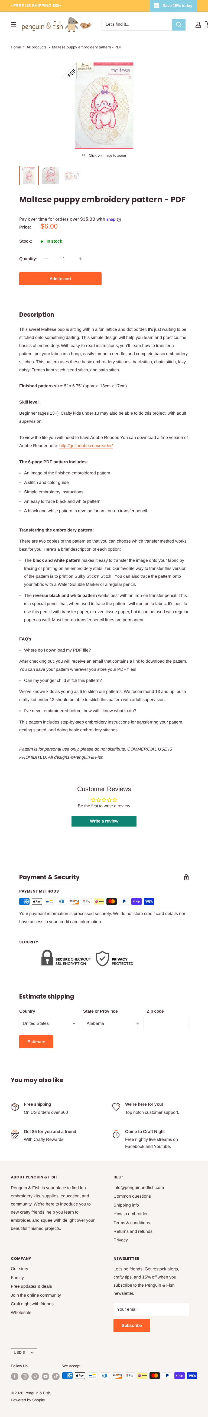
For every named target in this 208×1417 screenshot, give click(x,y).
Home (16, 47)
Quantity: (28, 258)
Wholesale (21, 1312)
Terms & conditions (131, 1222)
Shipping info (126, 1205)
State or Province (100, 1011)
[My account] (198, 25)
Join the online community (36, 1295)
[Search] (179, 25)
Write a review (104, 821)
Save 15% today (177, 5)
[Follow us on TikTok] (56, 1376)
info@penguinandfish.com (138, 1187)
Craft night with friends (32, 1304)
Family (17, 1277)
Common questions (132, 1196)
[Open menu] (13, 24)
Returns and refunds (132, 1231)
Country (27, 1011)
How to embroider (130, 1213)
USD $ (19, 1352)
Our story (19, 1268)
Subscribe (132, 1325)
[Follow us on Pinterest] (35, 1376)
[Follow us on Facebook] (14, 1376)
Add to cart (60, 278)
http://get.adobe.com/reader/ (86, 445)
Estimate (36, 1041)
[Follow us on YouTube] (45, 1376)
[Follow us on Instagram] (25, 1376)
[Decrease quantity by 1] (46, 259)
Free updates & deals (31, 1286)
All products (37, 47)
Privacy (120, 1240)
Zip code (155, 1011)
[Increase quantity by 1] (80, 259)
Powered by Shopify (28, 1400)
